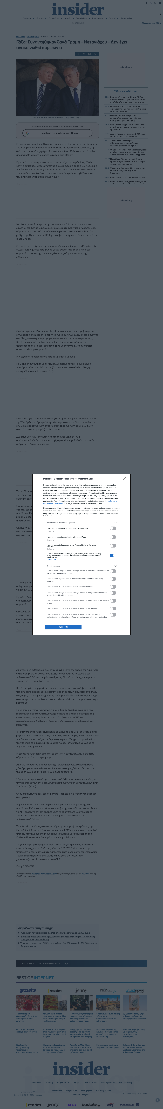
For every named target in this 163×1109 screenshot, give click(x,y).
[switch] (113, 528)
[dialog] (81, 554)
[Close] (125, 479)
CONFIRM (63, 627)
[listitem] (81, 522)
